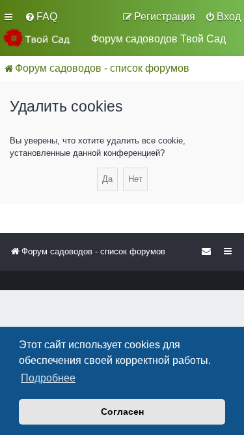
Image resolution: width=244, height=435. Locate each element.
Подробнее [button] (48, 377)
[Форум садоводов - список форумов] (42, 38)
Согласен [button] (122, 411)
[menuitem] (41, 17)
